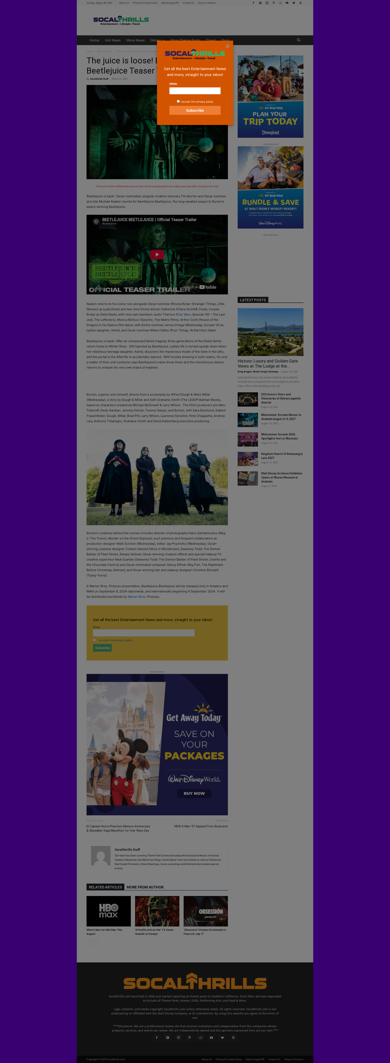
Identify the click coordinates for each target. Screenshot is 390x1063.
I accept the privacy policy (196, 101)
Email (173, 84)
